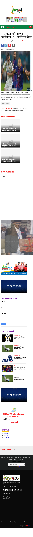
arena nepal (5, 103)
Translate (22, 467)
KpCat (30, 526)
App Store (18, 457)
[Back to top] (28, 532)
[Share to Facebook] (2, 45)
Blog (15, 459)
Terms (10, 459)
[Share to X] (5, 45)
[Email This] (13, 45)
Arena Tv (21, 41)
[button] (2, 27)
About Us (10, 457)
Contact (21, 459)
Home (3, 457)
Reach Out (26, 457)
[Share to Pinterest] (9, 45)
